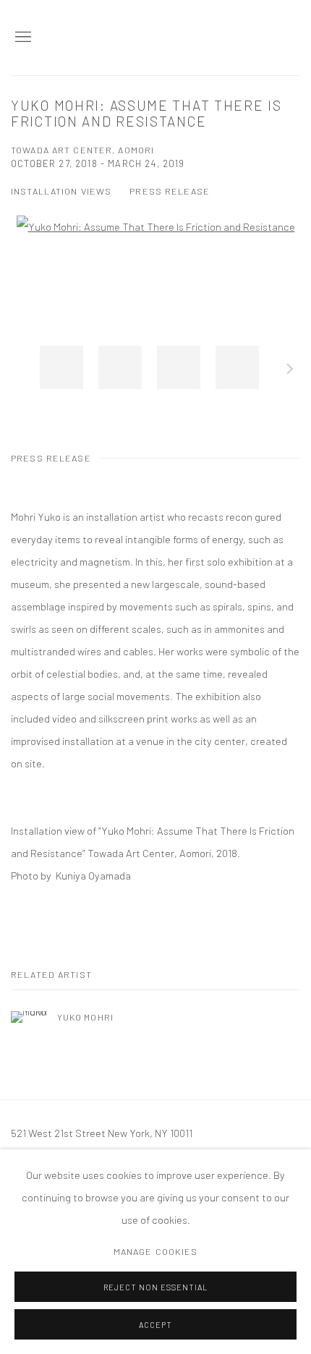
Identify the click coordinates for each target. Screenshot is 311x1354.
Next (290, 371)
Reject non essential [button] (155, 1287)
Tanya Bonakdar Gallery (228, 37)
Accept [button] (155, 1324)
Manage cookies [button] (156, 1251)
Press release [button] (169, 191)
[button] (61, 367)
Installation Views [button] (61, 191)
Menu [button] (22, 37)
